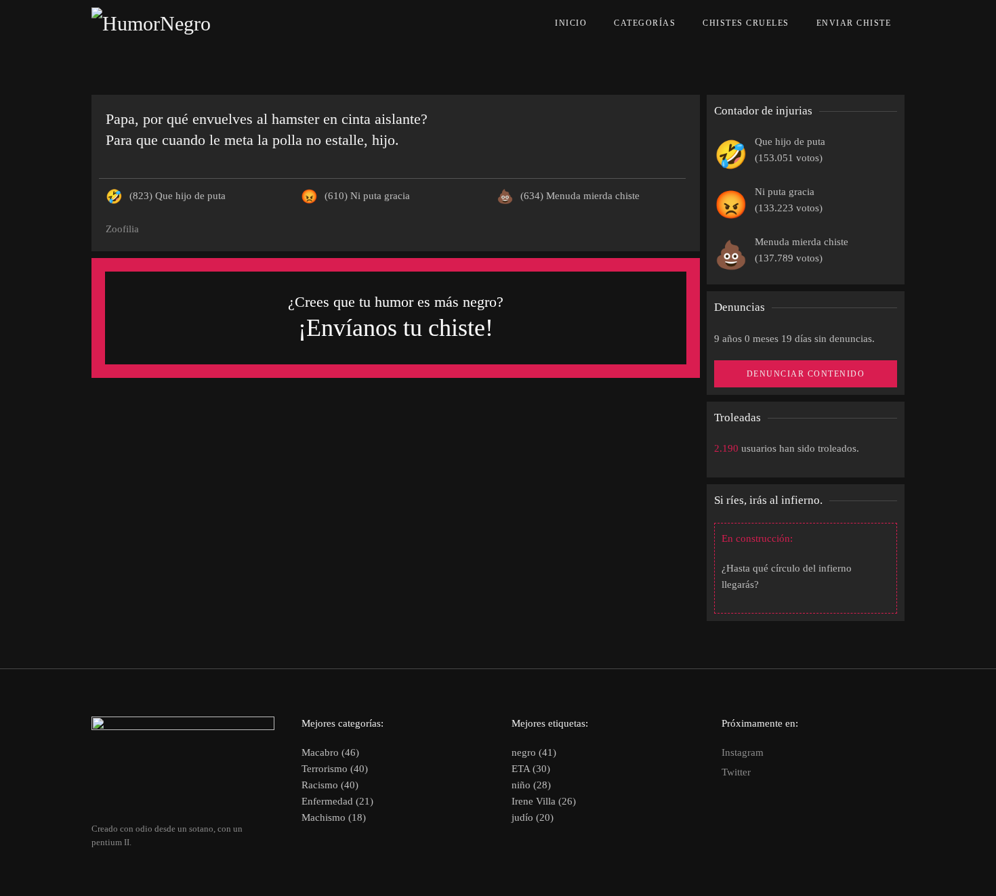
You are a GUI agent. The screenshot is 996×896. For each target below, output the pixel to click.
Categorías (645, 23)
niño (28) (531, 785)
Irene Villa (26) (544, 801)
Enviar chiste (854, 23)
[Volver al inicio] (181, 23)
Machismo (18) (334, 817)
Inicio (571, 23)
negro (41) (534, 752)
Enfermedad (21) (337, 801)
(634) (580, 195)
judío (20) (533, 817)
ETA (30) (531, 768)
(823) (177, 195)
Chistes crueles (746, 23)
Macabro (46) (330, 752)
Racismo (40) (330, 785)
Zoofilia (122, 228)
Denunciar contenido (806, 374)
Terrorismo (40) (335, 768)
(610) (367, 195)
